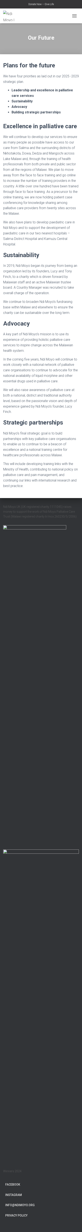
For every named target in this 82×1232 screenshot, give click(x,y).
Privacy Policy (16, 1215)
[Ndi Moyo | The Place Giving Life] (12, 16)
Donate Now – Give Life (41, 4)
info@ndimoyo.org (20, 1205)
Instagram (13, 1195)
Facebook (12, 1184)
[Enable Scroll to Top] (73, 1223)
